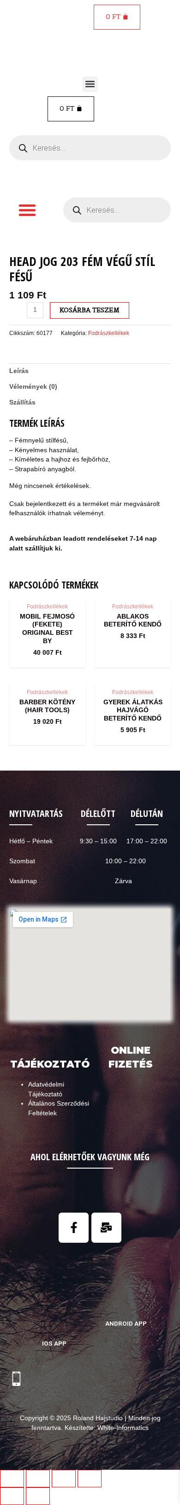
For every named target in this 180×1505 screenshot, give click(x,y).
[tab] (90, 371)
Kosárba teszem (90, 310)
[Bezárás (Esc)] (12, 1478)
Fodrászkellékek (108, 333)
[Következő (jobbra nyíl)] (38, 1496)
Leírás (19, 370)
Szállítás (22, 402)
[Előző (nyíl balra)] (12, 1496)
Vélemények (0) (33, 386)
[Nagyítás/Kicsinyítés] (90, 1478)
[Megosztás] (38, 1478)
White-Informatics (123, 1427)
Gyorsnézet (47, 589)
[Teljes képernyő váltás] (64, 1478)
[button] (90, 84)
